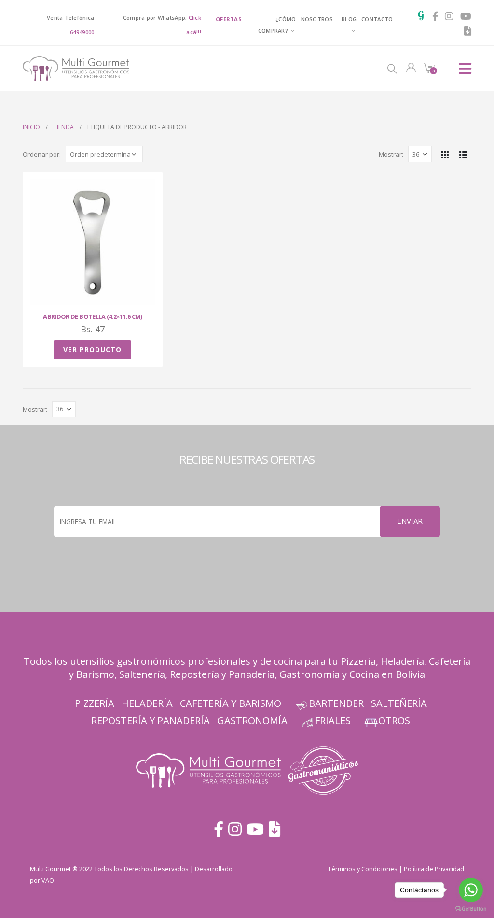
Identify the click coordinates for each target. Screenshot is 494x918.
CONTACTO (377, 19)
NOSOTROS (317, 19)
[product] (92, 242)
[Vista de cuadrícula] (445, 154)
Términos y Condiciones (363, 869)
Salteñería (399, 703)
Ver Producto (92, 349)
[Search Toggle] (392, 68)
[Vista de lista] (463, 154)
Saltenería (142, 674)
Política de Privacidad (434, 869)
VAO (47, 880)
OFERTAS (229, 19)
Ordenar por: (42, 154)
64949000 (82, 32)
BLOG (349, 19)
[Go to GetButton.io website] (470, 908)
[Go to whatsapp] (471, 890)
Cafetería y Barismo (230, 703)
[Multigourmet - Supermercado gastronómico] (64, 68)
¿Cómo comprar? (277, 24)
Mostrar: (391, 154)
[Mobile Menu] (465, 68)
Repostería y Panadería (222, 674)
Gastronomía (252, 720)
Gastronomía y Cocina (329, 674)
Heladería (402, 661)
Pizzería (358, 661)
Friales (333, 720)
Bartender (336, 703)
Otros (394, 720)
